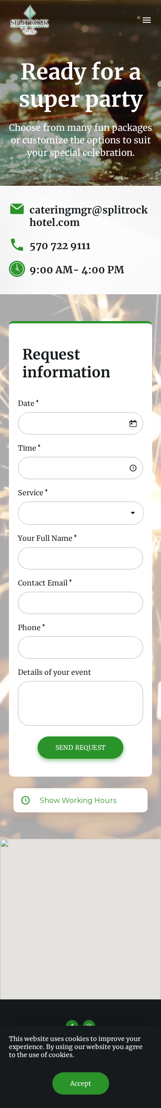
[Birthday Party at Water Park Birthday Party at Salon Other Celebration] (81, 513)
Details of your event (54, 672)
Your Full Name (45, 538)
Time (27, 447)
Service (30, 492)
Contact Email (43, 582)
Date (26, 403)
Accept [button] (80, 1083)
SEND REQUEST (80, 748)
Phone (29, 627)
